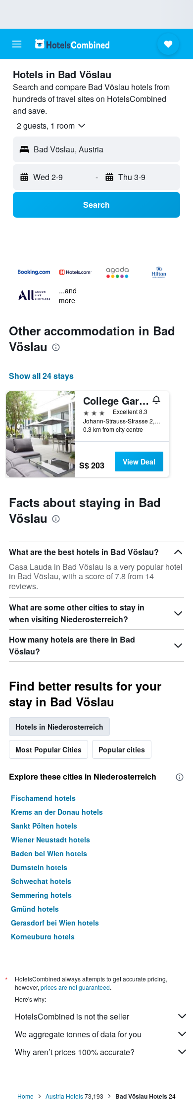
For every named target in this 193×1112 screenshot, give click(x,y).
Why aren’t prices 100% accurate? (75, 1052)
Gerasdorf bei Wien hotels (55, 922)
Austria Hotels (64, 1096)
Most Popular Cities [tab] (48, 749)
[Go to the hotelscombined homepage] (72, 43)
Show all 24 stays (41, 375)
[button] (17, 44)
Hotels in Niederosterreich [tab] (59, 727)
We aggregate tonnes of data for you (78, 1034)
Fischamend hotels (43, 798)
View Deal (139, 461)
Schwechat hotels (41, 881)
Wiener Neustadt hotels (50, 839)
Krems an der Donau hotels (57, 812)
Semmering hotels (41, 895)
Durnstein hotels (39, 867)
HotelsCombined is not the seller (72, 1016)
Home (25, 1096)
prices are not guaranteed (75, 987)
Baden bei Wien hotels (49, 853)
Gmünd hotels (35, 909)
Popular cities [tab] (121, 749)
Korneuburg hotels (43, 936)
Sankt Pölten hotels (44, 826)
